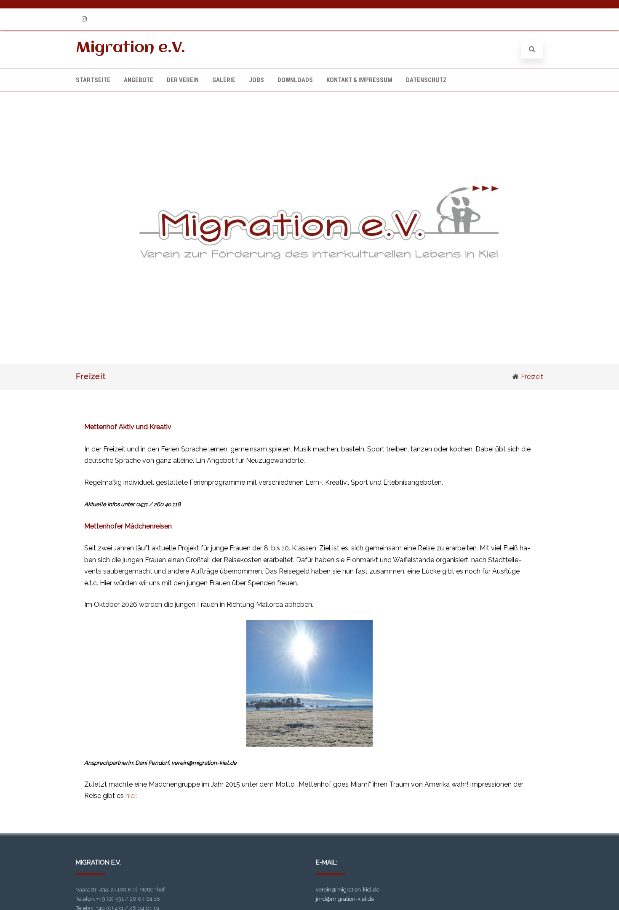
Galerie (223, 80)
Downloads (295, 80)
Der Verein (183, 80)
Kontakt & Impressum (359, 80)
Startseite (93, 80)
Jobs (256, 80)
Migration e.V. (130, 48)
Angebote (138, 80)
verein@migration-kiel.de (347, 889)
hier (130, 796)
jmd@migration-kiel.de (345, 899)
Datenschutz (426, 80)
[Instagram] (84, 19)
